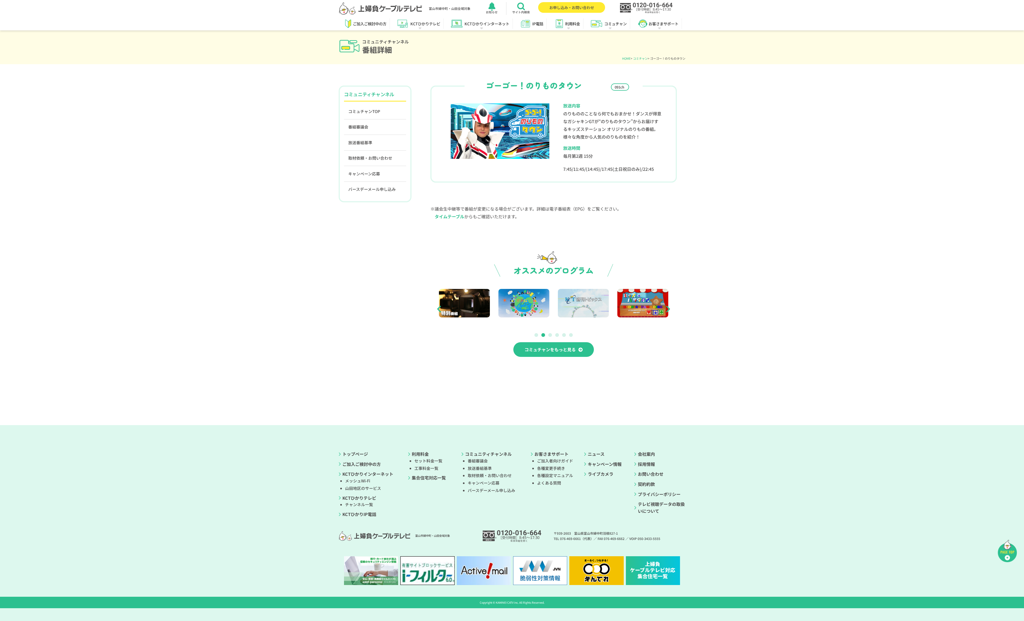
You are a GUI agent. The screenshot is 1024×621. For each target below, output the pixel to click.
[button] (439, 308)
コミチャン (640, 58)
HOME (626, 58)
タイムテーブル (449, 216)
